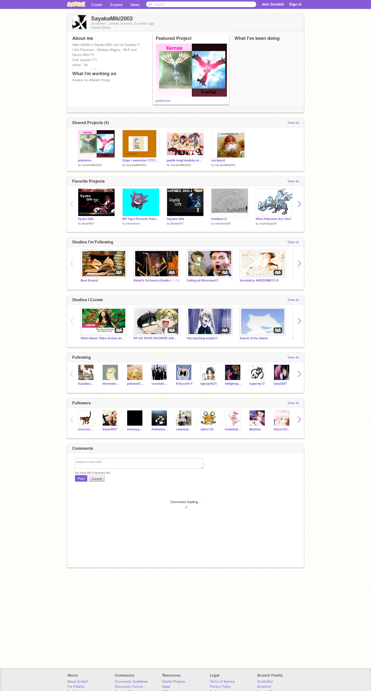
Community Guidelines (131, 681)
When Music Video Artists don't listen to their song (103, 338)
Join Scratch (273, 4)
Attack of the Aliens (254, 338)
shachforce (133, 223)
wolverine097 (223, 223)
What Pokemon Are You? (273, 219)
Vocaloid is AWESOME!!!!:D (259, 280)
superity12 (257, 383)
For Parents (76, 686)
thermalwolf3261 (110, 383)
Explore (116, 4)
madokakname (233, 429)
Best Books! (89, 280)
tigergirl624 (208, 383)
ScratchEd (265, 681)
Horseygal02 (135, 429)
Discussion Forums (129, 686)
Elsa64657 (88, 223)
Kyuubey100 (86, 383)
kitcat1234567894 (282, 429)
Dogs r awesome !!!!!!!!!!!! (140, 160)
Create (96, 4)
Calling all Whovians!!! (202, 280)
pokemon (163, 100)
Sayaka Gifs (175, 219)
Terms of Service (222, 681)
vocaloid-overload (159, 383)
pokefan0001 (135, 383)
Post (81, 478)
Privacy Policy (220, 686)
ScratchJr (264, 686)
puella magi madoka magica (185, 160)
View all (293, 122)
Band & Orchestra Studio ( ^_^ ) (156, 280)
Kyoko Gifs (86, 219)
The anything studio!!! (202, 338)
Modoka (255, 429)
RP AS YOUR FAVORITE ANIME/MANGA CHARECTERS (156, 338)
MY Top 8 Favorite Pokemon (140, 219)
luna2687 (280, 383)
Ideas (135, 4)
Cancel (97, 478)
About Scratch (77, 681)
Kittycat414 (184, 383)
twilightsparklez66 (233, 383)
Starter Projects (173, 681)
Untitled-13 (219, 219)
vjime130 (207, 429)
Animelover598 (159, 429)
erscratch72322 (86, 429)
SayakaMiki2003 (92, 165)
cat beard (218, 160)
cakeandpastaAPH (184, 429)
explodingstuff (267, 223)
